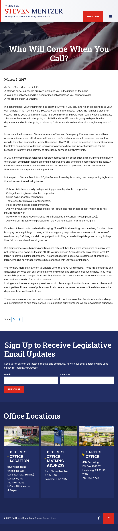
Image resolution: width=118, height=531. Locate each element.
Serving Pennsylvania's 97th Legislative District (34, 11)
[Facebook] (19, 319)
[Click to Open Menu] (110, 16)
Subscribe (93, 16)
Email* (8, 374)
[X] (14, 319)
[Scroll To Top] (108, 518)
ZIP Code (65, 374)
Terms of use (49, 518)
